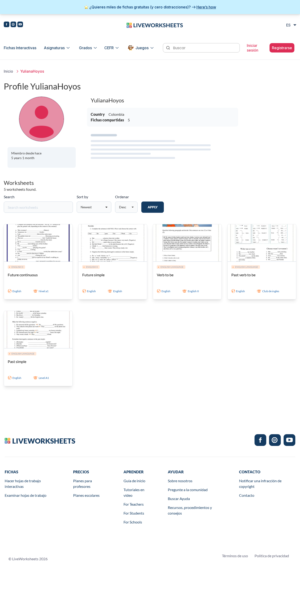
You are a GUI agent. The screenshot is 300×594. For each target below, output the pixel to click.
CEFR (109, 47)
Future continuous (23, 275)
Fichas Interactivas (20, 47)
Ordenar (122, 196)
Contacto (246, 495)
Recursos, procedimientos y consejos (190, 510)
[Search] (168, 47)
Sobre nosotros (180, 480)
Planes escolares (86, 495)
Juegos (142, 47)
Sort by (82, 196)
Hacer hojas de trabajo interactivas (23, 483)
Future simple (93, 275)
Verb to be (165, 275)
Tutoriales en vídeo (134, 492)
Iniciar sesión (252, 47)
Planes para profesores (82, 483)
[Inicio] (155, 24)
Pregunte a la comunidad (188, 489)
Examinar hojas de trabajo (25, 495)
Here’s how (206, 7)
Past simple (17, 361)
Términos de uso (235, 555)
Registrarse (282, 47)
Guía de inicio (134, 480)
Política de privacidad (272, 555)
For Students (134, 513)
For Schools (133, 522)
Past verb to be (243, 275)
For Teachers (134, 504)
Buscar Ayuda (179, 498)
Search (9, 196)
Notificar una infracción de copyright (260, 483)
